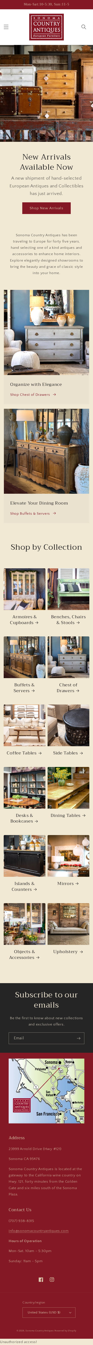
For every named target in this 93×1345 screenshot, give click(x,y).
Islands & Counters (23, 886)
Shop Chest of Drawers (30, 395)
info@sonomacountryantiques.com (39, 1231)
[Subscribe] (78, 1038)
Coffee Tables (21, 753)
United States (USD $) (44, 1312)
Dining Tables (65, 815)
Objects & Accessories (22, 954)
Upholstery (65, 952)
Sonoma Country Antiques (40, 1331)
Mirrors (65, 884)
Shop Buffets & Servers (30, 513)
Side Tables (65, 753)
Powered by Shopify (66, 1331)
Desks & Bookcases (21, 818)
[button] (6, 26)
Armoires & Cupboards (23, 620)
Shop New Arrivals (46, 208)
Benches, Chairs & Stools (68, 620)
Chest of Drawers (67, 688)
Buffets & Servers (24, 688)
